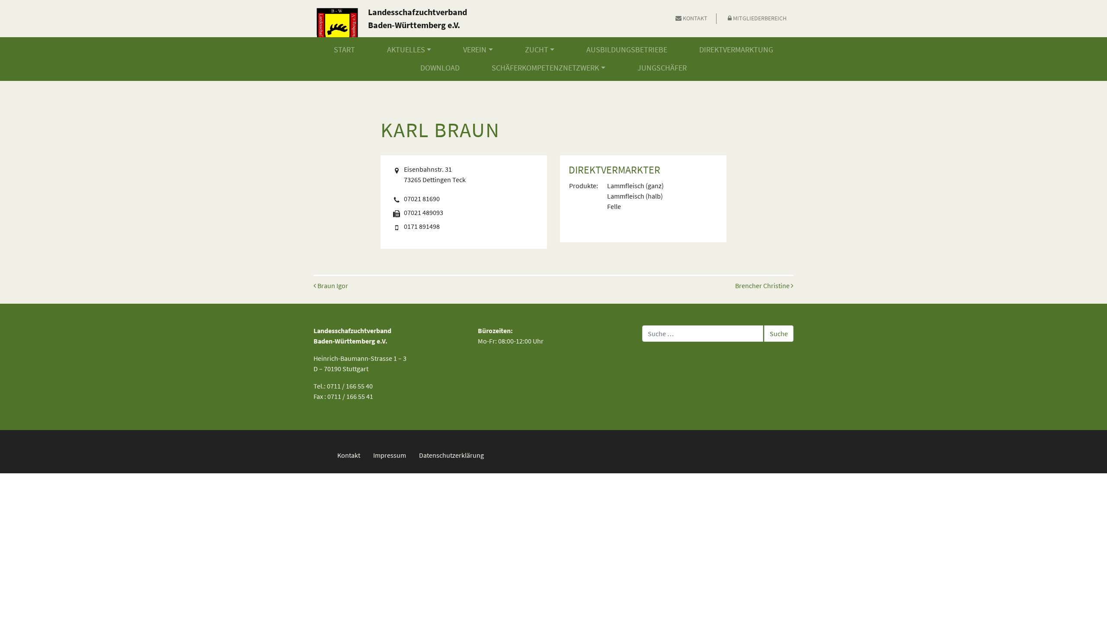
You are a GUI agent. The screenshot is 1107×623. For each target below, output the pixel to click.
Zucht (536, 50)
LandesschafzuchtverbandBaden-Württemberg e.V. (417, 18)
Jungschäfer (662, 68)
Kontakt (694, 18)
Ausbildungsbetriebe (626, 50)
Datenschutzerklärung (451, 455)
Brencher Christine (763, 285)
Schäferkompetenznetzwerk (545, 68)
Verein (474, 50)
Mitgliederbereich (759, 18)
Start (344, 50)
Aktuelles (406, 50)
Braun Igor (332, 285)
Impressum (389, 455)
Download (440, 68)
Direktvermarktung (736, 50)
